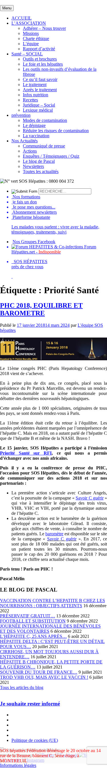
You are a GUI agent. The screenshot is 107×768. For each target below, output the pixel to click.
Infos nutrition (35, 94)
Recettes (30, 99)
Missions (31, 33)
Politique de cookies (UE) (34, 740)
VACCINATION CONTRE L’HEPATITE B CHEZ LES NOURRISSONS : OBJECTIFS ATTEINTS (52, 603)
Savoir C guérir (89, 498)
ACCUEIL (21, 18)
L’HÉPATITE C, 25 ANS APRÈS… (33, 636)
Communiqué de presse (44, 145)
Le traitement (35, 84)
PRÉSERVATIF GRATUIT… (27, 615)
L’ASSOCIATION (28, 23)
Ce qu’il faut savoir (40, 79)
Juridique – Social (39, 105)
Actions (30, 151)
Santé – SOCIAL (27, 53)
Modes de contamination (45, 120)
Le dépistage (34, 125)
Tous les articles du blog (21, 687)
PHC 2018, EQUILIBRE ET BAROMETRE (41, 309)
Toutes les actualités (40, 171)
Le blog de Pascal (39, 161)
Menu (6, 8)
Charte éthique (36, 38)
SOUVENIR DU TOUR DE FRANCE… (38, 672)
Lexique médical (38, 110)
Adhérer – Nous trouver (44, 28)
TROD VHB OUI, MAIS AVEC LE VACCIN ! (44, 677)
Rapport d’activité (39, 48)
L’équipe (31, 43)
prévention (21, 115)
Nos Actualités (24, 140)
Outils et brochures (40, 59)
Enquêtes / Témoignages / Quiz (51, 156)
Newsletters (33, 166)
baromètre (54, 533)
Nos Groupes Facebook (34, 241)
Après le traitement (40, 89)
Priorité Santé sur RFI (26, 453)
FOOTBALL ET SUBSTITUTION (33, 621)
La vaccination (36, 135)
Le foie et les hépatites (43, 64)
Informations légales (18, 765)
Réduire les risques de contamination (56, 130)
